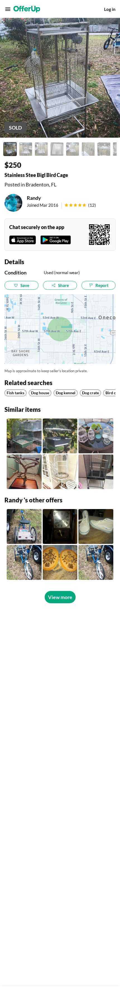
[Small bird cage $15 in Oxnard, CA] (60, 436)
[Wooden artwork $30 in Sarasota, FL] (60, 562)
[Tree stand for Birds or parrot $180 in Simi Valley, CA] (24, 471)
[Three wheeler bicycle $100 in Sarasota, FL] (24, 562)
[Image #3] (41, 149)
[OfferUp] (26, 9)
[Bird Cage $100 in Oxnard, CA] (95, 471)
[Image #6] (88, 149)
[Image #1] (10, 149)
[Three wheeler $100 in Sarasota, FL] (24, 526)
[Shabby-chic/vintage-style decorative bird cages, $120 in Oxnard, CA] (95, 436)
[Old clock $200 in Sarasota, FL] (60, 526)
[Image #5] (72, 149)
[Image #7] (104, 149)
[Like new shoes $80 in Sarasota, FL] (95, 526)
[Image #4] (57, 149)
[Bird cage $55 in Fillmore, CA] (24, 436)
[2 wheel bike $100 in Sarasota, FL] (95, 562)
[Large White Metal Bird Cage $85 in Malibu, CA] (60, 471)
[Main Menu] (7, 9)
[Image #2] (25, 149)
